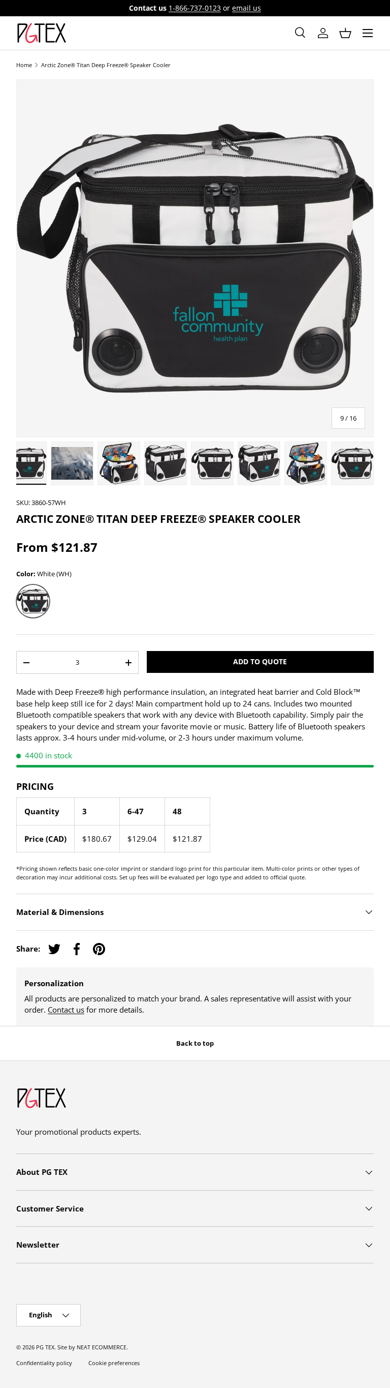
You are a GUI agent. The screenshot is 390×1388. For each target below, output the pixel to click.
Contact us (66, 1010)
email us (246, 8)
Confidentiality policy (44, 1363)
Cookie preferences (114, 1363)
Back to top (195, 1043)
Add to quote (260, 661)
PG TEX (45, 1347)
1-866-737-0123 (195, 8)
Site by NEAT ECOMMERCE (91, 1347)
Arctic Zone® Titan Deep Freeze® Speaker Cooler (106, 65)
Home (24, 65)
